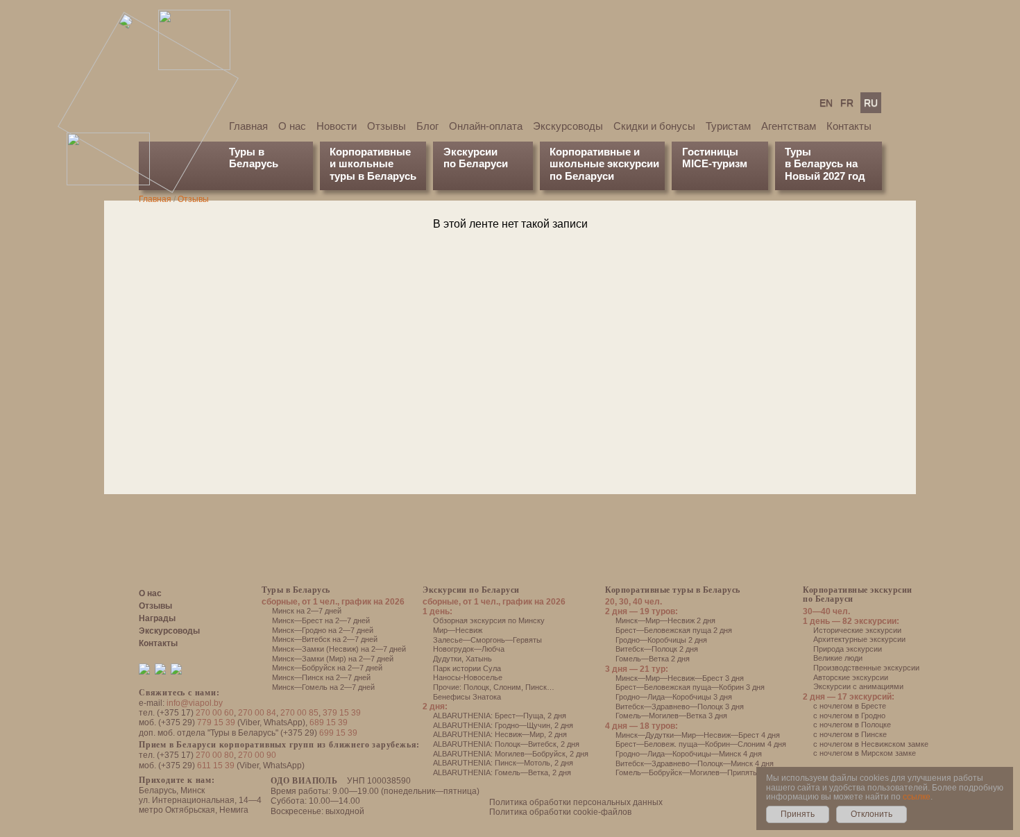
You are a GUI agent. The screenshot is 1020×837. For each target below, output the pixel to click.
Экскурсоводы (568, 126)
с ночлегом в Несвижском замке (870, 744)
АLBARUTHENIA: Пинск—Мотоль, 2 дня (503, 763)
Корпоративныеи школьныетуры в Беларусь (373, 164)
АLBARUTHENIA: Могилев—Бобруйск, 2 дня (510, 754)
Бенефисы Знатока (467, 697)
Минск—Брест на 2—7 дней (321, 620)
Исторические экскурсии (857, 630)
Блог (427, 126)
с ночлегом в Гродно (849, 715)
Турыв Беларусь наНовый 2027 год (825, 164)
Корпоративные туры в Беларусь (672, 590)
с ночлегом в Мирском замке (864, 753)
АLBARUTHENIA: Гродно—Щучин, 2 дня (503, 725)
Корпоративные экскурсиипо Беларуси (857, 594)
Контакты (849, 126)
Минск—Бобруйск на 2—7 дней (327, 667)
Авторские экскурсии (850, 677)
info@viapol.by (195, 703)
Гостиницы (710, 152)
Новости (336, 126)
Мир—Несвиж (457, 630)
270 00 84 (257, 713)
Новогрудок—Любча (468, 649)
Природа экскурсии (847, 649)
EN (826, 102)
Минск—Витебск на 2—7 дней (324, 639)
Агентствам (788, 126)
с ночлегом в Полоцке (852, 724)
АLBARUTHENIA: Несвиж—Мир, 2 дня (500, 734)
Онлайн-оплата (485, 126)
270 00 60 (215, 713)
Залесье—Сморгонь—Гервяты (487, 640)
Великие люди (837, 658)
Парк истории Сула (467, 668)
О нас (292, 126)
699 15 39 (338, 733)
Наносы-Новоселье (467, 677)
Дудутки (447, 658)
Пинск (536, 687)
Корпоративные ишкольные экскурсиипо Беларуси (604, 164)
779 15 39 (216, 722)
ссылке (916, 797)
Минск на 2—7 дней (306, 611)
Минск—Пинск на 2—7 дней (321, 677)
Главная (248, 126)
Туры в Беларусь (253, 157)
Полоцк (476, 687)
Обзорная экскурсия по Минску (489, 620)
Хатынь (479, 658)
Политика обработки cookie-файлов (560, 812)
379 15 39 (342, 713)
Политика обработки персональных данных (576, 802)
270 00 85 (299, 713)
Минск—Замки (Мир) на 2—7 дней (332, 658)
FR (846, 102)
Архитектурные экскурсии (859, 639)
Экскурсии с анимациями (858, 686)
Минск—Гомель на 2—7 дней (323, 687)
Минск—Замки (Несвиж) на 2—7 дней (339, 649)
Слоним (507, 687)
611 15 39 (216, 765)
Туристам (728, 126)
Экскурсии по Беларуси (471, 590)
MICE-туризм (714, 163)
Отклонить (871, 814)
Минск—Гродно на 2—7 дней (322, 630)
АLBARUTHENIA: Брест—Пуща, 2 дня (499, 715)
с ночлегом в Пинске (850, 734)
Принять (798, 814)
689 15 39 (328, 722)
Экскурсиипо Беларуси (475, 157)
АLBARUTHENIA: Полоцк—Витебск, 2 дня (506, 744)
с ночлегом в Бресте (849, 706)
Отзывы (386, 126)
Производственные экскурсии (866, 667)
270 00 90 (257, 755)
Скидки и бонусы (654, 126)
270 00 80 (215, 755)
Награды (157, 618)
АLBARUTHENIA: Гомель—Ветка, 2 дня (502, 772)
